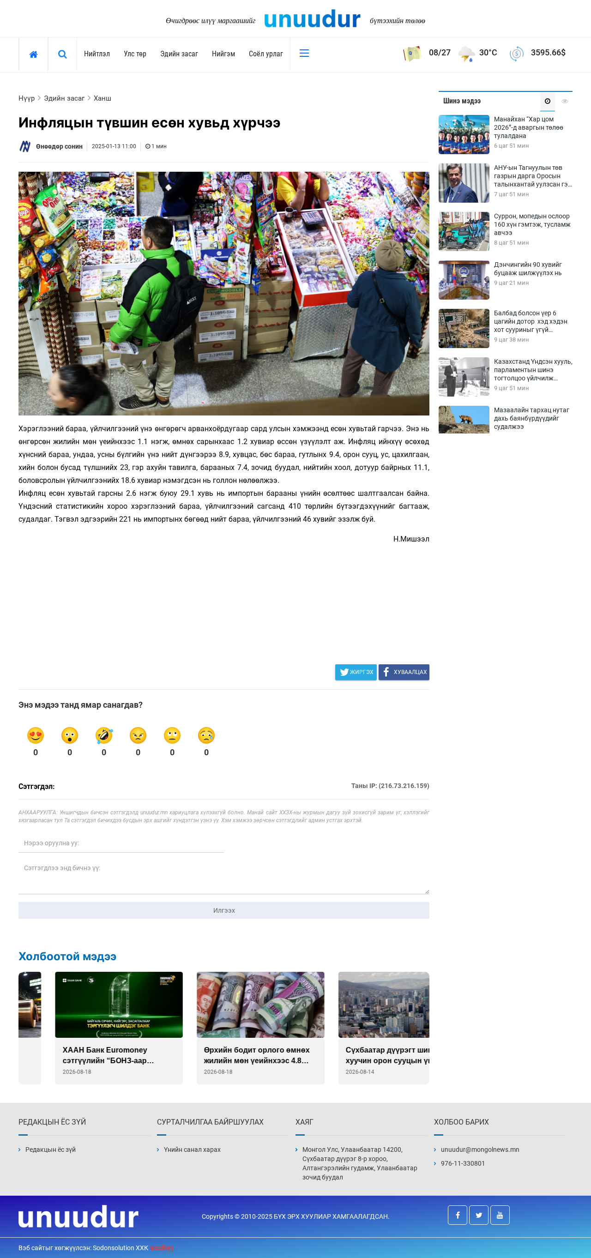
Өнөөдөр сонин (59, 146)
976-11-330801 (463, 1163)
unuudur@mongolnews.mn (480, 1149)
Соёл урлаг (266, 53)
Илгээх (224, 910)
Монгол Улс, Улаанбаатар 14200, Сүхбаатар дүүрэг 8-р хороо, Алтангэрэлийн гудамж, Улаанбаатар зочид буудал (359, 1163)
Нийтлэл (97, 53)
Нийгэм (223, 53)
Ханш (102, 98)
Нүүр (26, 98)
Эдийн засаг (179, 53)
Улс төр (135, 53)
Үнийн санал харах (192, 1149)
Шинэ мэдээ (462, 100)
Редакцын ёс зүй (50, 1149)
